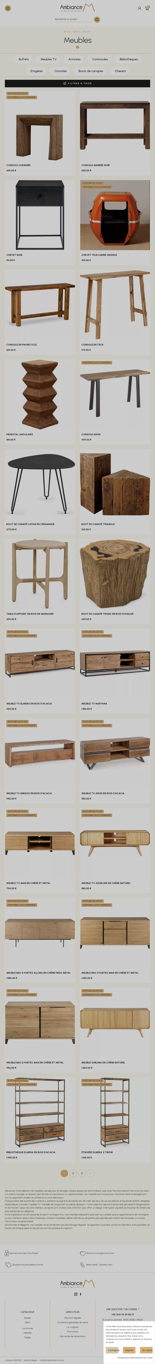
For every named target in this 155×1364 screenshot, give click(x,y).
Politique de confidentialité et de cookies (135, 1357)
